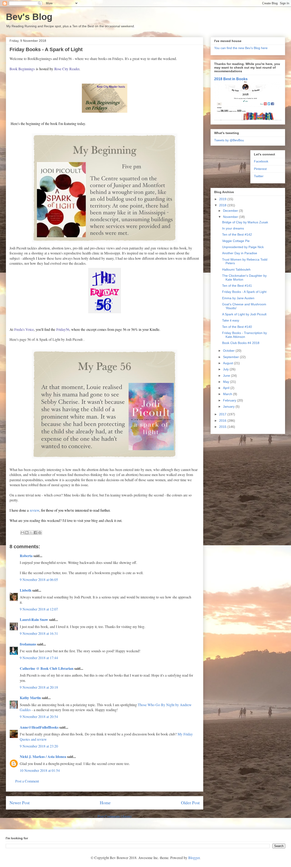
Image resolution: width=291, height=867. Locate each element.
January (229, 406)
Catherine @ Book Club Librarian (46, 668)
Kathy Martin (30, 697)
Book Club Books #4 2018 (240, 343)
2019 (223, 199)
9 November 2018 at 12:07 (39, 609)
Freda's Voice (24, 329)
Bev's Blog (29, 17)
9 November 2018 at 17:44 (39, 657)
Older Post (190, 802)
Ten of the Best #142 (237, 234)
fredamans (28, 644)
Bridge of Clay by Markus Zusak (245, 222)
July (226, 369)
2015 (223, 427)
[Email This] (22, 532)
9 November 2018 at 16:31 (39, 633)
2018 (223, 205)
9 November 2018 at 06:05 (39, 579)
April (226, 388)
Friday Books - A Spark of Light (244, 292)
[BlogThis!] (27, 532)
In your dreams (233, 228)
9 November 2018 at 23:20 (39, 746)
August (228, 363)
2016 (223, 420)
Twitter (258, 176)
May (226, 382)
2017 (223, 414)
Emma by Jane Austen (238, 298)
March (228, 394)
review (34, 510)
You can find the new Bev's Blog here (241, 48)
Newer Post (20, 802)
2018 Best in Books (231, 79)
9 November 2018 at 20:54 (39, 716)
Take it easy (230, 320)
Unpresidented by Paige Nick (243, 247)
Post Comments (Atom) (114, 816)
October (229, 350)
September (231, 357)
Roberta (26, 555)
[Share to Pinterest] (40, 532)
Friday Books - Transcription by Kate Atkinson (244, 335)
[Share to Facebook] (35, 532)
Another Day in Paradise (239, 253)
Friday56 (62, 329)
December (231, 210)
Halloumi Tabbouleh (236, 269)
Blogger (194, 857)
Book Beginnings (22, 68)
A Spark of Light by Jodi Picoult (244, 314)
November (231, 217)
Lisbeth (26, 590)
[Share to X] (31, 532)
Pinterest (260, 169)
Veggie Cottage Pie (236, 241)
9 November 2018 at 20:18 (39, 687)
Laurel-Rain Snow (34, 619)
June (227, 375)
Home (105, 802)
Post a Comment (27, 781)
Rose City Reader (66, 68)
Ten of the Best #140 (237, 327)
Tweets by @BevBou (229, 140)
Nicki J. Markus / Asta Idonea (43, 756)
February (230, 400)
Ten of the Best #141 (237, 285)
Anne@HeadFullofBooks (39, 727)
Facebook (261, 161)
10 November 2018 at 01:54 (40, 770)
